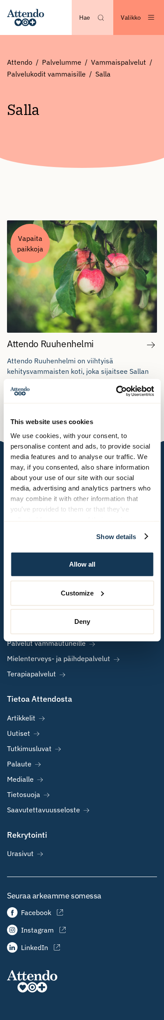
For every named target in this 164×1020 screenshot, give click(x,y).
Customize (77, 592)
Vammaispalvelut (118, 62)
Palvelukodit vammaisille (46, 74)
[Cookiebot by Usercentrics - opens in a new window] (117, 391)
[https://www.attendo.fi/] (25, 17)
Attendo (19, 62)
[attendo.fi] (32, 981)
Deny (82, 621)
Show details (116, 536)
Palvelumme (61, 62)
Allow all (82, 564)
